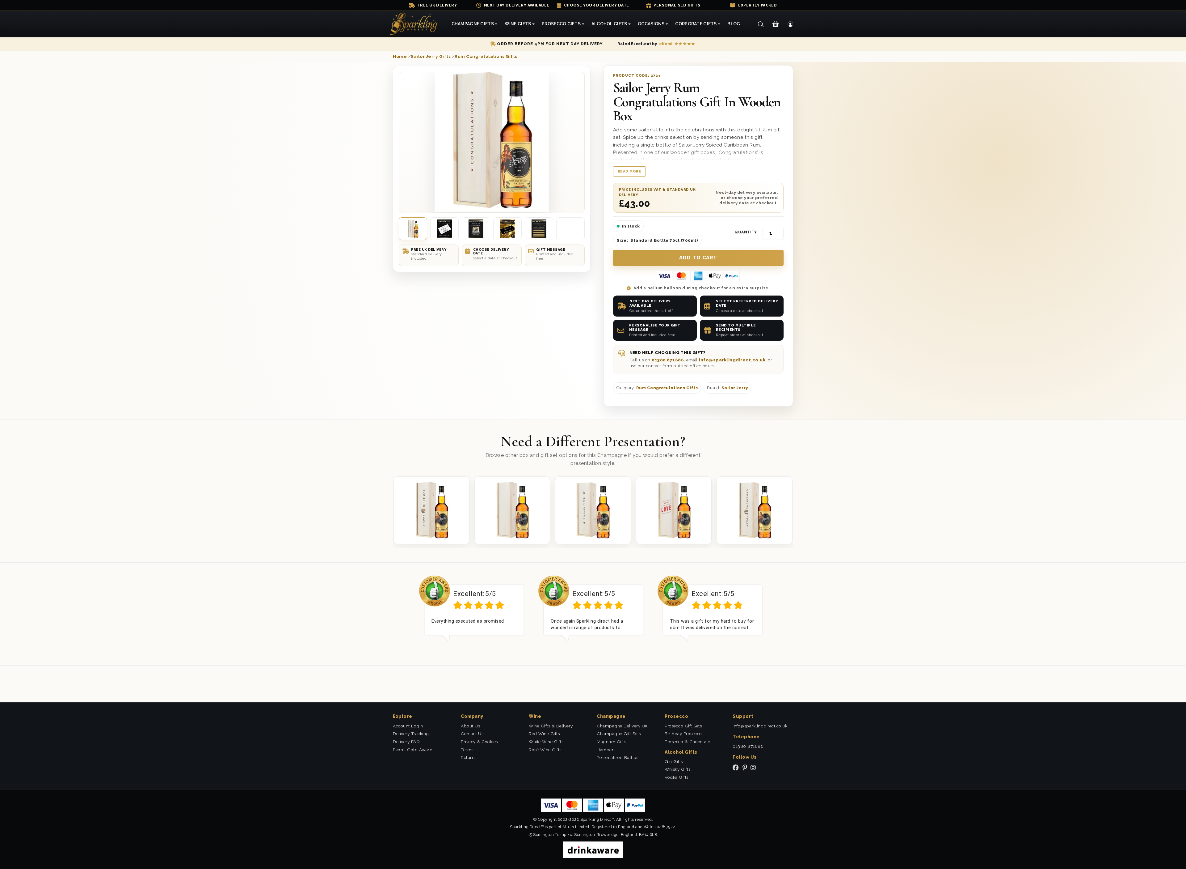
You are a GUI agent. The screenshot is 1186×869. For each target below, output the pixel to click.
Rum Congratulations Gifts (667, 388)
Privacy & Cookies (479, 741)
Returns (469, 757)
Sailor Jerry (734, 388)
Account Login (408, 725)
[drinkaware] (593, 849)
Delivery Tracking (411, 733)
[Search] (760, 24)
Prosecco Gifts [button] (561, 23)
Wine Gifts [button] (518, 23)
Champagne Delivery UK (622, 725)
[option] (474, 613)
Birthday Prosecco (683, 733)
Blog (733, 23)
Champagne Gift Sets (619, 733)
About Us (470, 725)
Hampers (606, 749)
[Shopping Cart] (775, 24)
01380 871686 (668, 359)
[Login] (790, 24)
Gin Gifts (674, 761)
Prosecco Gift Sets (683, 725)
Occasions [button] (651, 23)
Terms (467, 749)
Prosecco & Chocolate (687, 741)
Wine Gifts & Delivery (551, 725)
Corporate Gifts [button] (696, 23)
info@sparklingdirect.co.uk (732, 359)
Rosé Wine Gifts (545, 749)
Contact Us (472, 733)
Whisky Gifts (677, 769)
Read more (629, 171)
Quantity (745, 232)
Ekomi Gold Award (412, 749)
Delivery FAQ (406, 741)
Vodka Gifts (676, 777)
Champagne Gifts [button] (473, 23)
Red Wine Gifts (544, 733)
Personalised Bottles (617, 757)
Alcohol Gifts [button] (609, 23)
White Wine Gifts (546, 741)
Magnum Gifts (611, 741)
